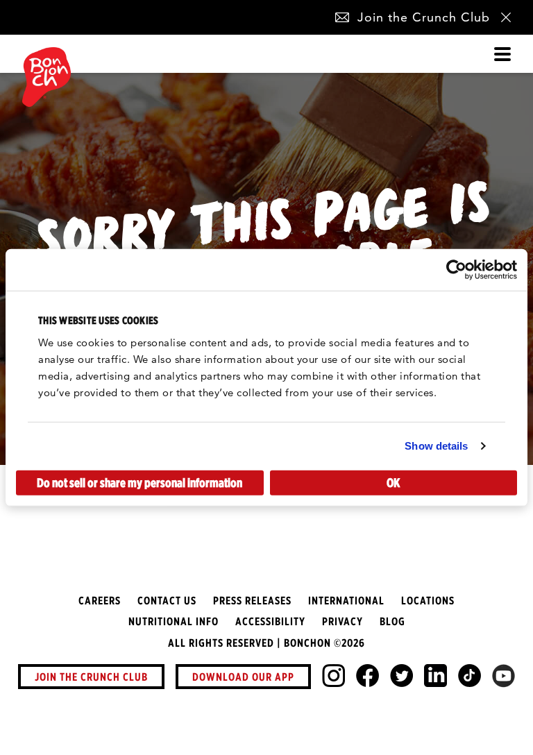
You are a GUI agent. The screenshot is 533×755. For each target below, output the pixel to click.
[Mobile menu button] (502, 54)
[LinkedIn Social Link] (435, 675)
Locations (428, 600)
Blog (392, 621)
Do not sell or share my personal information (139, 482)
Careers (99, 600)
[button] (342, 17)
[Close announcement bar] (506, 17)
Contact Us (166, 600)
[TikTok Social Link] (469, 675)
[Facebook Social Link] (367, 675)
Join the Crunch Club (423, 17)
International (346, 600)
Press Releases (252, 600)
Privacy (342, 621)
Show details (436, 446)
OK (393, 482)
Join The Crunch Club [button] (91, 677)
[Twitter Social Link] (401, 675)
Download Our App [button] (243, 677)
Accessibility (270, 621)
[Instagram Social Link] (333, 675)
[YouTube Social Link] (503, 676)
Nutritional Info (173, 621)
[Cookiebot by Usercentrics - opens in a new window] (456, 270)
